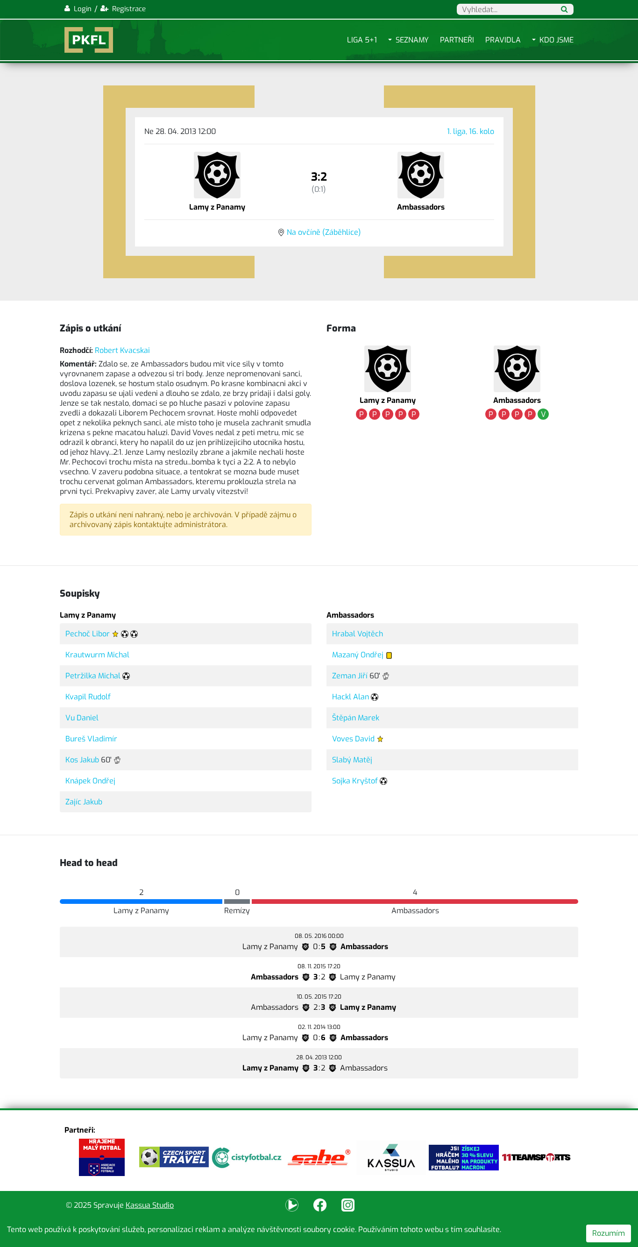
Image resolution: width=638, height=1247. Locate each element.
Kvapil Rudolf (88, 697)
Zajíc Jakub (83, 802)
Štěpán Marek (355, 718)
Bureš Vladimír (91, 739)
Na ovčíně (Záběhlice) (324, 232)
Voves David (353, 739)
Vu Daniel (82, 718)
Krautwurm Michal (97, 655)
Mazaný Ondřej (357, 655)
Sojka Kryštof (355, 781)
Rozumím (608, 1233)
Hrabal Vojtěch (357, 634)
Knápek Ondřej (90, 781)
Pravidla (503, 40)
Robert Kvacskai (122, 350)
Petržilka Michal (93, 676)
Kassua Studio (150, 1205)
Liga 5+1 (362, 40)
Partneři (457, 40)
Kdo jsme (556, 40)
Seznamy (412, 40)
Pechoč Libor (87, 634)
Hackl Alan (350, 697)
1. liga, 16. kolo (470, 131)
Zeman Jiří (350, 676)
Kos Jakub (82, 760)
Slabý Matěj (352, 760)
